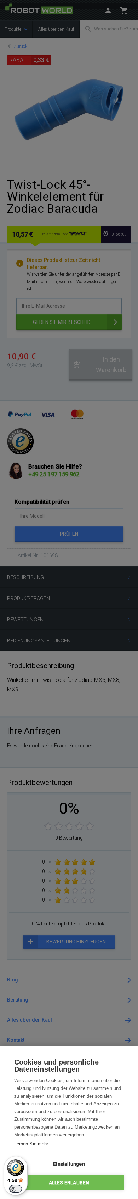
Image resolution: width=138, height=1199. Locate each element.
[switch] (15, 1189)
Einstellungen (69, 1164)
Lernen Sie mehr (31, 1144)
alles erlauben (69, 1182)
